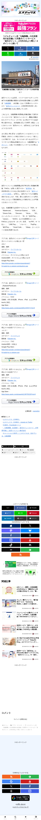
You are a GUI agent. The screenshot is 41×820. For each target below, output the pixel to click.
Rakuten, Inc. (12, 294)
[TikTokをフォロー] (11, 545)
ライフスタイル (16, 249)
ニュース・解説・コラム (22, 446)
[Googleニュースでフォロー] (11, 781)
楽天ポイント (18, 452)
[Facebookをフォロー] (11, 535)
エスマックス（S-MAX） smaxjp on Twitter (17, 422)
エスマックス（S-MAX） (11, 419)
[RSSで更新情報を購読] (20, 555)
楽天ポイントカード (13, 106)
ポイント (23, 450)
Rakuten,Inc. (12, 252)
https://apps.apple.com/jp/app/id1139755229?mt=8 (19, 394)
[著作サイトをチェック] (11, 526)
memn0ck (36, 411)
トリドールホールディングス (11, 450)
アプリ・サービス (8, 446)
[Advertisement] (20, 479)
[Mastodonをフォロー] (11, 530)
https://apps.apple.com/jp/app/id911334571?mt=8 (18, 308)
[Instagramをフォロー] (11, 540)
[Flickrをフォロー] (11, 550)
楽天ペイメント (8, 452)
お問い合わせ (21, 804)
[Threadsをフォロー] (30, 535)
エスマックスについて (21, 807)
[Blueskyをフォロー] (30, 530)
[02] (20, 166)
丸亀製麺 (8, 103)
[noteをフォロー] (30, 545)
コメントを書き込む (20, 719)
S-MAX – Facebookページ (12, 425)
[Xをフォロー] (30, 526)
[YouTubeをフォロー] (30, 540)
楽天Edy (29, 188)
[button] (33, 54)
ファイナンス (15, 336)
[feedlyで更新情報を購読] (30, 550)
